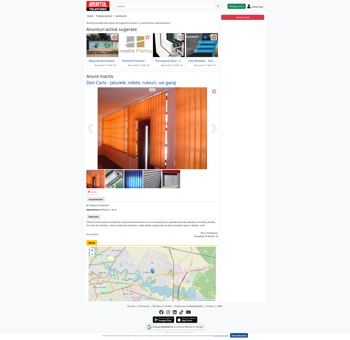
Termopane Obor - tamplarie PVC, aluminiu (182, 61)
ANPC (220, 306)
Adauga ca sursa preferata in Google (177, 326)
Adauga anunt (236, 6)
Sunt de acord (239, 335)
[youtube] (188, 312)
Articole (131, 306)
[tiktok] (181, 312)
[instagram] (168, 312)
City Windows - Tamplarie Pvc (206, 61)
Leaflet (188, 300)
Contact (210, 306)
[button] (152, 271)
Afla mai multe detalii (221, 336)
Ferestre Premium (133, 61)
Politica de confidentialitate (188, 306)
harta (93, 191)
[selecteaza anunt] (114, 37)
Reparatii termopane (102, 61)
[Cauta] (218, 6)
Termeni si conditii (161, 306)
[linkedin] (175, 312)
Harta (92, 242)
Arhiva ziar (143, 306)
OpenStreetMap (200, 300)
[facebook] (161, 312)
